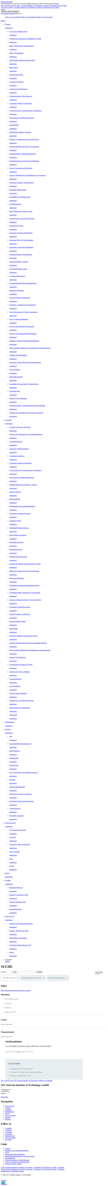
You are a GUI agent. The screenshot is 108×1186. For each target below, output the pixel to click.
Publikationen (9, 1112)
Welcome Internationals (17, 787)
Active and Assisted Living (18, 31)
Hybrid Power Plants (16, 226)
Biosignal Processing (16, 75)
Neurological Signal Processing (19, 607)
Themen (8, 1108)
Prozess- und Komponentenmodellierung (22, 334)
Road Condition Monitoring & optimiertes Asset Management (29, 348)
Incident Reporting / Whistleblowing (17, 1160)
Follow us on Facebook (45, 17)
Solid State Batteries (16, 377)
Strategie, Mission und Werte (18, 931)
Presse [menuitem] (7, 873)
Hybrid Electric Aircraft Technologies (21, 218)
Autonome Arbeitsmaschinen (19, 449)
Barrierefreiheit (10, 1158)
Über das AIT (9, 1106)
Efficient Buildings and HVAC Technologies (24, 146)
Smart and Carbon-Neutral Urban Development (25, 362)
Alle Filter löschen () (9, 978)
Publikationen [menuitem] (9, 722)
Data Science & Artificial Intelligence (21, 118)
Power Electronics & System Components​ (23, 312)
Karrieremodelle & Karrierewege (20, 744)
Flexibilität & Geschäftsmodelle (19, 197)
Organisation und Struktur (18, 938)
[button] (3, 9)
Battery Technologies (16, 53)
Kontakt (7, 1119)
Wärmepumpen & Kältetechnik (19, 708)
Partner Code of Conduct (13, 1164)
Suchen (39, 972)
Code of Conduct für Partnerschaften (17, 1162)
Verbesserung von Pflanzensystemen (21, 700)
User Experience (14, 686)
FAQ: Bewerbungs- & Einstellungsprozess (23, 772)
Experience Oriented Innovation (20, 513)
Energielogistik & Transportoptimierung (22, 154)
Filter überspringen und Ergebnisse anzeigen (15, 990)
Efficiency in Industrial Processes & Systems (24, 139)
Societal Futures (14, 370)
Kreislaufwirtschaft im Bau (18, 557)
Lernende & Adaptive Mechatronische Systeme (25, 564)
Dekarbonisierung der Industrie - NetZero (23, 485)
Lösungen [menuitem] (8, 420)
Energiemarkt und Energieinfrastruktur (22, 506)
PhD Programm (14, 751)
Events (11, 866)
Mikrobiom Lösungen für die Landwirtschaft (24, 571)
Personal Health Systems (17, 621)
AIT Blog (12, 837)
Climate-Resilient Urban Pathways (20, 96)
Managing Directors (16, 887)
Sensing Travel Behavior (17, 657)
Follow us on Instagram (28, 17)
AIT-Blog (8, 1140)
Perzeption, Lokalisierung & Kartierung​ (22, 305)
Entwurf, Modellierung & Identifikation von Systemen (27, 175)
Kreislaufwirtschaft (15, 549)
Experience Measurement (17, 190)
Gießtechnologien (15, 204)
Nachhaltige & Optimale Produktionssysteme (24, 585)
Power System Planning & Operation (21, 326)
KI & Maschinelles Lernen (18, 269)
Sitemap (7, 1148)
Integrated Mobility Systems (18, 262)
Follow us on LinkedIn (12, 17)
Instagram (8, 1134)
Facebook (8, 1132)
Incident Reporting (15, 909)
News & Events (10, 1115)
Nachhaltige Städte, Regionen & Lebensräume (24, 593)
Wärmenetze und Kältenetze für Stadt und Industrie (26, 413)
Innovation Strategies (16, 542)
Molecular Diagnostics (16, 290)
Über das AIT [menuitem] (9, 916)
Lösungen (8, 1110)
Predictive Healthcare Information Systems (23, 636)
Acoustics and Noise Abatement (20, 427)
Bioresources (13, 67)
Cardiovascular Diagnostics (18, 89)
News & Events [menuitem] (10, 823)
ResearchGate (9, 1136)
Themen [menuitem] (8, 24)
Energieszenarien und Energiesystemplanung (24, 161)
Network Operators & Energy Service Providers (25, 600)
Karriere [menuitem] (8, 729)
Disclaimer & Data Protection (15, 1154)
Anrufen (3, 1180)
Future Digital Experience (17, 535)
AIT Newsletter (14, 852)
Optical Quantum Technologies (19, 298)
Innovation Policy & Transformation (21, 240)
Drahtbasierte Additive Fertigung (20, 132)
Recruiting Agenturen (16, 816)
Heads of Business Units (17, 902)
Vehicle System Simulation (18, 398)
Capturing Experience (16, 82)
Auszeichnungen (14, 808)
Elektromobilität (14, 499)
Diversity (12, 780)
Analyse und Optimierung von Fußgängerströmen (25, 434)
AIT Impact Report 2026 (17, 830)
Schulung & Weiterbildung (18, 355)
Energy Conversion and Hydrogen (20, 168)
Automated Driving (15, 441)
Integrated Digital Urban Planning (20, 254)
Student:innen (13, 758)
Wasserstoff (13, 715)
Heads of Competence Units (18, 895)
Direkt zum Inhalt (7, 2)
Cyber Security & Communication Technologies (25, 111)
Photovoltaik (13, 629)
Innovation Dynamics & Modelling (21, 233)
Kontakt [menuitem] (7, 880)
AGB (7, 1152)
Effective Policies (15, 492)
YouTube (8, 1130)
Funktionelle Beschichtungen (19, 528)
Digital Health (14, 125)
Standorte (4, 1184)
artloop (11, 952)
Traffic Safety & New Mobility (19, 672)
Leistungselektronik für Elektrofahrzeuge (22, 283)
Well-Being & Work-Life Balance (20, 794)
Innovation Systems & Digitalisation (21, 247)
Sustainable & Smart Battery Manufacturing (23, 384)
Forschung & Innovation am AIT (20, 945)
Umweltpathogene (15, 679)
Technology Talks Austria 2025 (19, 844)
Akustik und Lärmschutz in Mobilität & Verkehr (25, 39)
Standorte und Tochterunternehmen (21, 923)
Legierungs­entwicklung (17, 276)
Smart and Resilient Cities (32, 978)
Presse (7, 1113)
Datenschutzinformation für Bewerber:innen (19, 1156)
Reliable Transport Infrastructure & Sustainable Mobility (28, 643)
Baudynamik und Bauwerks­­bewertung (22, 60)
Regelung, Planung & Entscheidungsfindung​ (24, 341)
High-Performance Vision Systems (20, 211)
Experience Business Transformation (21, 182)
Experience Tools (15, 521)
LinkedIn (8, 1128)
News (11, 859)
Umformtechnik (14, 391)
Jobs (10, 736)
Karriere (8, 1117)
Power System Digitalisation (18, 319)
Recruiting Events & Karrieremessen (21, 801)
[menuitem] (56, 28)
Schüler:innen (13, 765)
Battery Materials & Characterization (21, 46)
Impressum (4, 1097)
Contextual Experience (16, 456)
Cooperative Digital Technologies (20, 103)
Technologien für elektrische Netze (20, 664)
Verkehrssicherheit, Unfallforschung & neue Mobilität (27, 405)
